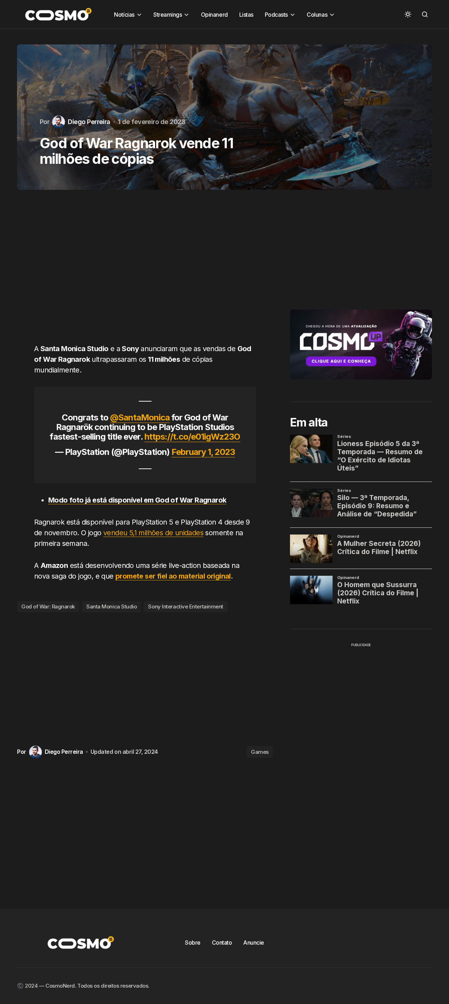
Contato (222, 942)
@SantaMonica (140, 417)
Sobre (193, 942)
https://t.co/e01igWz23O (192, 436)
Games (260, 751)
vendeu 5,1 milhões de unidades (153, 532)
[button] (408, 14)
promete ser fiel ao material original (173, 576)
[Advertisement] (145, 271)
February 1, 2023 (203, 452)
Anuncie (253, 942)
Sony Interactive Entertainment (185, 606)
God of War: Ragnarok (48, 606)
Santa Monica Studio (111, 606)
